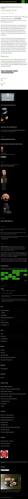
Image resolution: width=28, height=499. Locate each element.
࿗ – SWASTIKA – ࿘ (5, 325)
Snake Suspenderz (4, 355)
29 (14, 278)
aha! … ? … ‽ (3, 320)
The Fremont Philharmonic (6, 359)
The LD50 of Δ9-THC (5, 429)
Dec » (26, 280)
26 (2, 278)
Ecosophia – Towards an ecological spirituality (10, 389)
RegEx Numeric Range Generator (8, 165)
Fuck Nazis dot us (4, 424)
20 (6, 276)
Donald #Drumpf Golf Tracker (7, 419)
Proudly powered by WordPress (6, 497)
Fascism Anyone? (4, 422)
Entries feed (3, 336)
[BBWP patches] (5, 56)
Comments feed (4, 338)
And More (3, 350)
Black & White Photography (6, 386)
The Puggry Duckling (5, 401)
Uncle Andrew (4, 403)
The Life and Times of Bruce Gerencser (9, 398)
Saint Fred (3, 352)
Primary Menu (26, 1)
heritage (3, 312)
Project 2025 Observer (7, 221)
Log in (2, 333)
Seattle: (2, 288)
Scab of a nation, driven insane (9, 1)
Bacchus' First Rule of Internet (7, 415)
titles (3, 84)
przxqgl (12, 13)
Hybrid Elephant (4, 368)
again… (4, 79)
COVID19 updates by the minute (7, 417)
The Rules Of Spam (5, 322)
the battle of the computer (7, 72)
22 (14, 276)
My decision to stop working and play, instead (10, 427)
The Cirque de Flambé (5, 443)
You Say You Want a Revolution (7, 432)
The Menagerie (4, 315)
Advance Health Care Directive (17, 130)
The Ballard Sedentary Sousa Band (8, 357)
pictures (12, 7)
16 (17, 274)
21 (10, 276)
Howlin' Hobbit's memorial (6, 391)
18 (25, 274)
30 (17, 278)
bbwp (2, 7)
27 (6, 278)
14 (10, 274)
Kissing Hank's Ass (5, 238)
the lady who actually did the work (14, 61)
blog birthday (6, 7)
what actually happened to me (7, 317)
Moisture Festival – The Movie (7, 441)
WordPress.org (4, 341)
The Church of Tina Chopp (6, 396)
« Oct (2, 280)
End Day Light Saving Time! (8, 139)
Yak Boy (2, 406)
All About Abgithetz (5, 310)
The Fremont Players (5, 445)
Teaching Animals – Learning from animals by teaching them (13, 393)
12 (2, 274)
